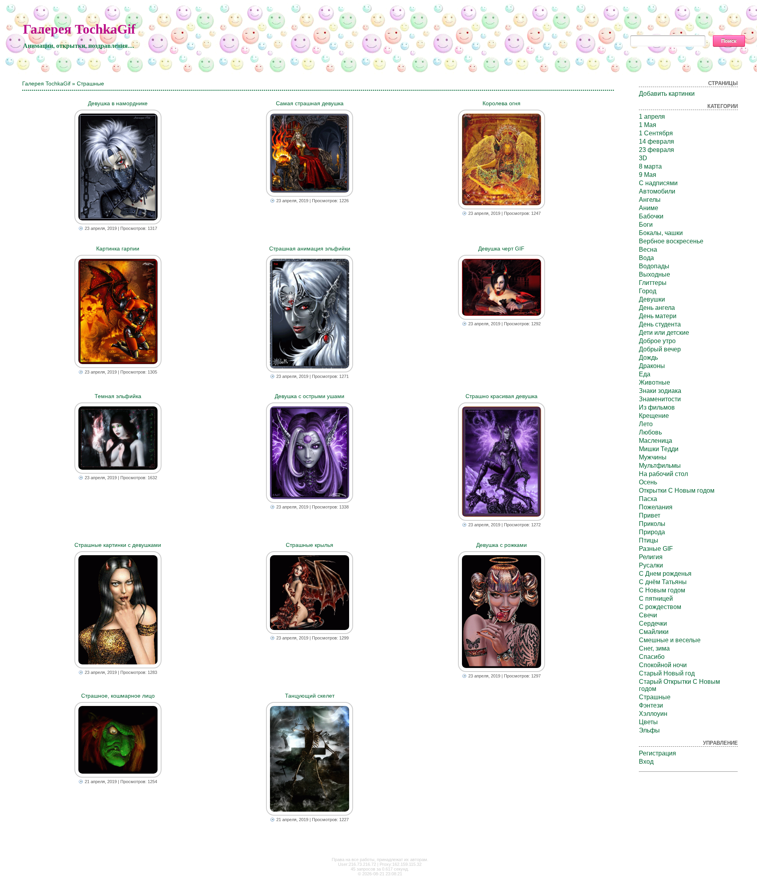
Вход (646, 761)
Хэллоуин (653, 713)
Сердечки (653, 623)
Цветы (648, 722)
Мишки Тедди (658, 449)
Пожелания (656, 507)
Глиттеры (653, 282)
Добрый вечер (660, 349)
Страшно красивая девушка (502, 396)
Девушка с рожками (501, 545)
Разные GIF (656, 548)
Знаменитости (660, 399)
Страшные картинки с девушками (117, 545)
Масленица (655, 440)
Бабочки (651, 216)
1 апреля (652, 116)
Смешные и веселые (670, 640)
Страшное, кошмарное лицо (118, 696)
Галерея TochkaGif (79, 29)
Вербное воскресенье (671, 241)
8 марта (650, 166)
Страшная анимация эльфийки (309, 248)
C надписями (658, 183)
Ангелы (650, 199)
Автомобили (657, 191)
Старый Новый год (667, 673)
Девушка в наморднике (118, 103)
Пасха (648, 498)
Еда (644, 374)
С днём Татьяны (663, 582)
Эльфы (649, 730)
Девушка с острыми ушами (309, 396)
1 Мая (647, 124)
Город (647, 291)
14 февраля (656, 141)
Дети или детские (664, 332)
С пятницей (656, 598)
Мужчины (653, 457)
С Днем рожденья (665, 573)
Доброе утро (657, 341)
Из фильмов (657, 407)
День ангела (657, 307)
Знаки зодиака (660, 390)
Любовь (650, 432)
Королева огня (502, 103)
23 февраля (656, 149)
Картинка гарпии (117, 248)
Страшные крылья (309, 545)
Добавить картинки (667, 93)
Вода (646, 257)
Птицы (648, 540)
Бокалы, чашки (661, 233)
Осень (648, 482)
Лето (646, 424)
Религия (651, 557)
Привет (649, 515)
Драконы (652, 365)
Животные (654, 382)
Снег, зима (654, 648)
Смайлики (654, 631)
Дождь (648, 357)
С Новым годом (662, 590)
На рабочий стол (663, 474)
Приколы (652, 523)
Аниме (648, 208)
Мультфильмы (660, 465)
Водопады (654, 266)
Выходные (654, 274)
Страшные (655, 697)
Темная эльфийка (118, 396)
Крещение (654, 415)
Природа (652, 532)
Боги (646, 224)
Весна (648, 249)
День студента (660, 324)
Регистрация (657, 753)
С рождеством (660, 606)
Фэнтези (651, 705)
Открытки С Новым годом (676, 490)
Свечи (648, 615)
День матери (657, 316)
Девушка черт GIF (501, 248)
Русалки (651, 565)
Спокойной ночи (663, 665)
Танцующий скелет (309, 696)
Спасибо (652, 656)
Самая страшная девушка (310, 103)
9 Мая (647, 174)
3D (643, 158)
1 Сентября (656, 133)
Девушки (652, 299)
